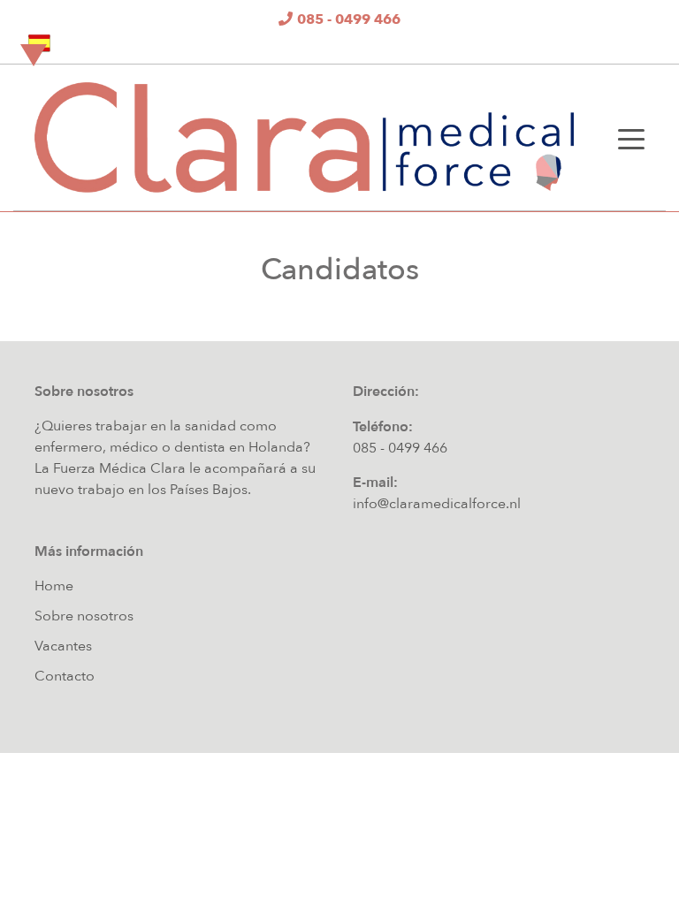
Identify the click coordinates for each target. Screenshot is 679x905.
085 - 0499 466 (400, 448)
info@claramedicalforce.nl (437, 503)
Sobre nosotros (84, 616)
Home (53, 586)
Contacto (64, 676)
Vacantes (63, 646)
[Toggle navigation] (631, 138)
